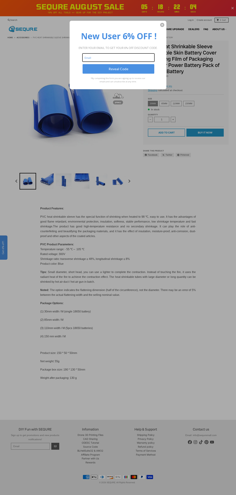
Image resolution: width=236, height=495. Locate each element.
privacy (118, 102)
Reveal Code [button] (118, 69)
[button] (162, 25)
